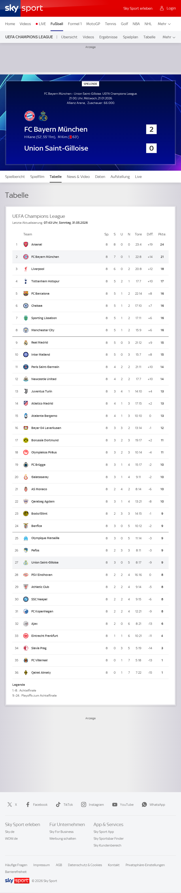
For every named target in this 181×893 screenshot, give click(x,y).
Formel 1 (75, 24)
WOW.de (11, 839)
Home (10, 24)
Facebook (40, 805)
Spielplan (130, 37)
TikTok (68, 805)
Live (138, 176)
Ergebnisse (108, 37)
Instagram (96, 805)
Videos (25, 24)
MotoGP (93, 24)
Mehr (162, 24)
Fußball (57, 24)
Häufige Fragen (16, 865)
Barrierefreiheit (16, 872)
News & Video (78, 176)
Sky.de (9, 832)
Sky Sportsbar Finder (109, 839)
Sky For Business (61, 832)
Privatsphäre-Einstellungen (145, 865)
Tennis (110, 24)
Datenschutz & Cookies (85, 865)
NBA (136, 24)
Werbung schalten (62, 839)
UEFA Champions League (29, 37)
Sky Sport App (104, 832)
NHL (148, 24)
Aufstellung (120, 176)
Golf (124, 24)
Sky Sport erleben (138, 8)
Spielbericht (15, 176)
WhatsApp (157, 805)
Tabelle (149, 37)
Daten (100, 176)
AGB (59, 865)
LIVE (42, 24)
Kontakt (114, 865)
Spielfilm (37, 176)
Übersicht (69, 37)
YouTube (127, 805)
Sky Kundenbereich (107, 845)
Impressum (41, 865)
